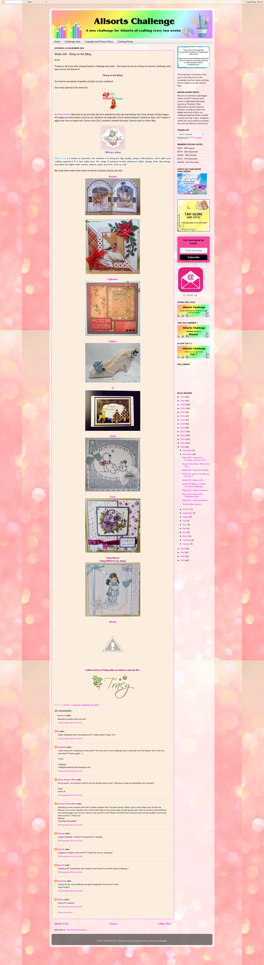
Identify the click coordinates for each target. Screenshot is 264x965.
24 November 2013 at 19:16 (70, 795)
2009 (182, 560)
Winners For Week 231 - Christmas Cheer (193, 495)
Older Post (164, 923)
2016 (182, 435)
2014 (182, 443)
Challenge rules (72, 41)
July (185, 521)
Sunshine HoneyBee (66, 804)
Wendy (112, 622)
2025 (182, 401)
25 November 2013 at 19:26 (70, 872)
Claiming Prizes (125, 41)
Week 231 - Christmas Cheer (195, 500)
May (185, 528)
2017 (182, 431)
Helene (112, 341)
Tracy (113, 497)
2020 (182, 420)
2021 (182, 416)
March (186, 536)
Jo (113, 388)
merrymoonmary (141, 941)
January (186, 544)
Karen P (60, 865)
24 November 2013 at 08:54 (70, 738)
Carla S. (60, 849)
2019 (182, 424)
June (185, 524)
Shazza (60, 899)
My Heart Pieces (62, 114)
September (188, 513)
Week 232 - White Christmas (194, 490)
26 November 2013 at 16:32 (70, 907)
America (61, 833)
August (186, 517)
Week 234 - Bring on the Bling (195, 470)
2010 (182, 556)
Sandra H (61, 715)
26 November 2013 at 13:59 (70, 891)
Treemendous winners (192, 504)
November (187, 454)
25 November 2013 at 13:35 (70, 825)
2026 (182, 397)
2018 (182, 428)
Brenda (113, 176)
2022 (182, 412)
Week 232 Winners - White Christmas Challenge (194, 485)
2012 (182, 549)
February (187, 540)
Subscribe (194, 257)
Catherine (113, 279)
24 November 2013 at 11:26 (70, 771)
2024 (182, 404)
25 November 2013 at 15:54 (70, 841)
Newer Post (61, 923)
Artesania (61, 881)
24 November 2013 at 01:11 (70, 723)
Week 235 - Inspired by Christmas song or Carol (194, 458)
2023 (182, 408)
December (187, 450)
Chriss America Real (66, 779)
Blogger (163, 941)
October (186, 509)
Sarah (113, 436)
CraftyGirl (61, 747)
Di (58, 731)
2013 (182, 447)
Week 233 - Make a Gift (192, 480)
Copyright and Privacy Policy (99, 41)
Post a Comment (65, 912)
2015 (182, 439)
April (185, 532)
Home (57, 41)
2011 (182, 552)
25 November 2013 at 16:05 (70, 856)
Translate (198, 138)
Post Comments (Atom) (76, 930)
